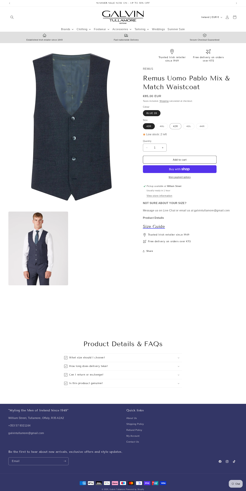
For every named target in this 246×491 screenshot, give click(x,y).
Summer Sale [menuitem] (176, 29)
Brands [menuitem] (65, 29)
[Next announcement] (236, 3)
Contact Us (132, 441)
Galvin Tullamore (118, 489)
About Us (131, 418)
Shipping (164, 101)
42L (190, 127)
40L (164, 127)
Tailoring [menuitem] (140, 29)
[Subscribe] (64, 461)
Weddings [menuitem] (158, 29)
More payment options (180, 177)
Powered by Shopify (135, 489)
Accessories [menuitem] (120, 29)
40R (148, 126)
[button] (12, 17)
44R (204, 127)
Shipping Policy (135, 424)
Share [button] (149, 251)
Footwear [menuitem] (100, 29)
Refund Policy (134, 430)
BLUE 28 (151, 113)
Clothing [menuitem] (82, 29)
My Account (133, 436)
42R (175, 126)
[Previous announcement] (9, 3)
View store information (159, 195)
